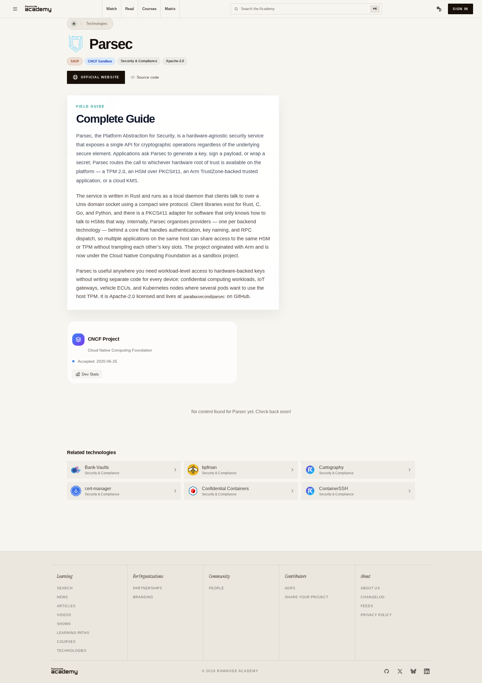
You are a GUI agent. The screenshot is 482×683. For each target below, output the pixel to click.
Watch (111, 9)
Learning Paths (73, 633)
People (216, 588)
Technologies (96, 23)
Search (65, 588)
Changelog (373, 597)
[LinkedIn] (427, 671)
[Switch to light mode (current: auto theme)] (439, 9)
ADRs (290, 588)
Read (129, 9)
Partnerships (147, 588)
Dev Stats (90, 374)
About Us (370, 588)
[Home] (74, 23)
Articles (66, 606)
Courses (149, 9)
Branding (143, 597)
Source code (148, 77)
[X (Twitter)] (400, 671)
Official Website (100, 77)
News (62, 597)
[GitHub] (387, 671)
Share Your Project (306, 597)
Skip (75, 61)
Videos (64, 615)
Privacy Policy (376, 615)
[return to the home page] (38, 9)
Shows (64, 624)
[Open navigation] (15, 9)
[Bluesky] (413, 671)
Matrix (170, 9)
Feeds (367, 606)
